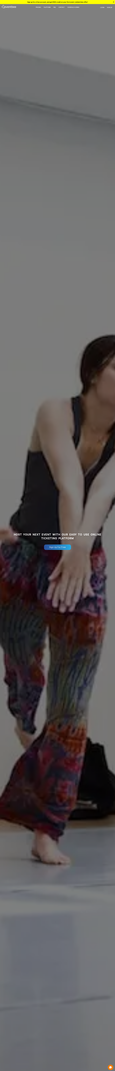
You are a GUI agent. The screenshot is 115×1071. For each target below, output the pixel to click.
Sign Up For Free (57, 547)
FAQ (54, 7)
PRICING (38, 7)
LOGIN (102, 7)
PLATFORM (47, 7)
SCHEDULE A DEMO (73, 7)
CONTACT (61, 7)
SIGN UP (109, 7)
